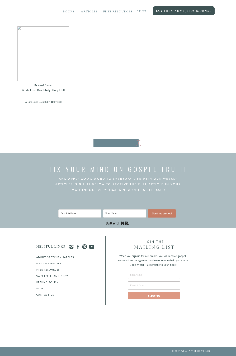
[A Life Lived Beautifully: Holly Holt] (43, 53)
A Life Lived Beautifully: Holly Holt (43, 90)
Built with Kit (117, 223)
